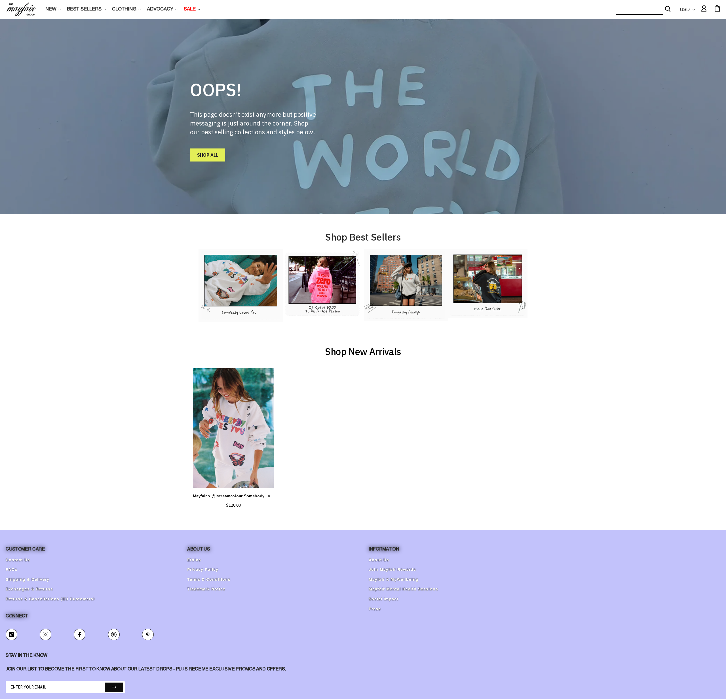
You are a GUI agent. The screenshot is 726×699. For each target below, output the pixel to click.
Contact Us (18, 560)
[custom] (11, 634)
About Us (379, 560)
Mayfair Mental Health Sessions (403, 589)
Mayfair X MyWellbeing (394, 580)
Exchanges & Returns (29, 589)
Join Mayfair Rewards (392, 570)
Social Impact (383, 599)
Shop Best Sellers (363, 237)
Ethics (194, 560)
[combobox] (639, 9)
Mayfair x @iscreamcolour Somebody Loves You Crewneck (233, 496)
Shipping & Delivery (27, 580)
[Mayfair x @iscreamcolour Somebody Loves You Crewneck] (233, 428)
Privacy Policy (202, 570)
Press (375, 609)
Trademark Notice (206, 589)
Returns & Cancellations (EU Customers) (50, 599)
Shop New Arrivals (363, 351)
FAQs (11, 570)
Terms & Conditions (209, 580)
